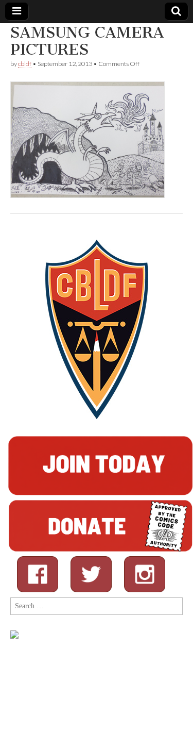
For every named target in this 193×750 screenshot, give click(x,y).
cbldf (24, 64)
